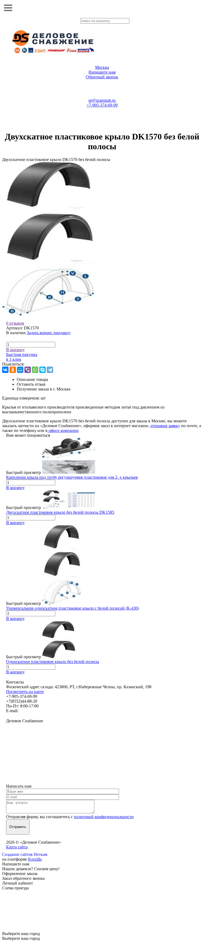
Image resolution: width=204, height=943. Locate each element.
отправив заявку (165, 425)
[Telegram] (50, 370)
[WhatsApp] (35, 370)
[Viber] (27, 370)
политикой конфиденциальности (104, 816)
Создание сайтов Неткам (24, 854)
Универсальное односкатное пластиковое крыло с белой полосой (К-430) (72, 608)
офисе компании (63, 430)
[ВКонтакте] (5, 370)
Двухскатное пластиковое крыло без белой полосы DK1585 (60, 512)
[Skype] (42, 370)
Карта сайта (17, 847)
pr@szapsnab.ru (102, 100)
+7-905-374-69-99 (102, 105)
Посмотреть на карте (25, 691)
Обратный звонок (102, 77)
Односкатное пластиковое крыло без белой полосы (52, 661)
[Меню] (8, 8)
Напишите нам (102, 72)
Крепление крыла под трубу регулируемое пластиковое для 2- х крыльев (72, 477)
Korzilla (35, 859)
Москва (102, 67)
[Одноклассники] (13, 370)
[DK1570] (48, 314)
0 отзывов (15, 323)
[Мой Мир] (20, 370)
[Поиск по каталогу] (195, 8)
